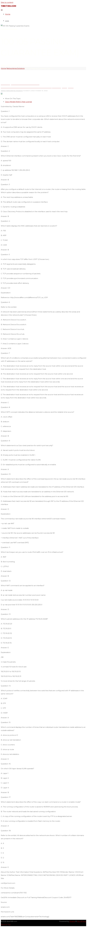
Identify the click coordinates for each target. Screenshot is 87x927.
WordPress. (81, 921)
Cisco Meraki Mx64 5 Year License (18, 102)
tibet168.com (8, 6)
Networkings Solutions (9, 29)
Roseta (72, 921)
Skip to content (7, 2)
